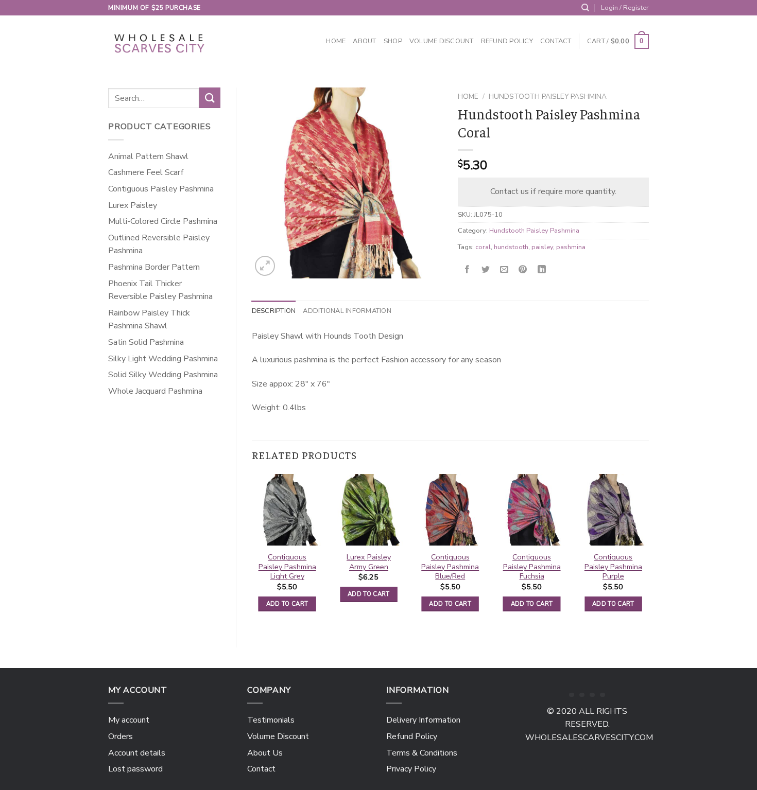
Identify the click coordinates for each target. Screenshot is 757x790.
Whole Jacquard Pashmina (155, 391)
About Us (265, 753)
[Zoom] (265, 266)
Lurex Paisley (132, 205)
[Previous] (252, 552)
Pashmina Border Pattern (154, 267)
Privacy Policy (411, 769)
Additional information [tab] (347, 310)
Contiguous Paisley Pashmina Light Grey (287, 566)
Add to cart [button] (287, 604)
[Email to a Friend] (504, 269)
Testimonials (271, 720)
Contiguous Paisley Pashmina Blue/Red (450, 566)
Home (336, 41)
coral (483, 247)
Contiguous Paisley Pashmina (161, 189)
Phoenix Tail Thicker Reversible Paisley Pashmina (160, 290)
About (364, 41)
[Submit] (209, 97)
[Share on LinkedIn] (541, 269)
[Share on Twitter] (485, 269)
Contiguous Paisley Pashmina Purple (613, 566)
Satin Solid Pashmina (146, 342)
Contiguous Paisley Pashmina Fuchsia (532, 566)
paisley (542, 247)
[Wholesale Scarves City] (160, 41)
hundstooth (511, 247)
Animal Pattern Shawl (148, 156)
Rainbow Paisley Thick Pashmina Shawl (149, 319)
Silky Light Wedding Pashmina (163, 358)
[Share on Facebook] (467, 269)
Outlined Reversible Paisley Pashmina (159, 244)
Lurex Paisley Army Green (369, 561)
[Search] (585, 8)
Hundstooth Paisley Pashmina (548, 96)
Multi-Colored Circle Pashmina (162, 221)
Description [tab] (274, 310)
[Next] (648, 552)
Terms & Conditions (421, 753)
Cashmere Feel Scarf (146, 172)
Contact (556, 41)
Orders (120, 736)
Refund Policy (507, 41)
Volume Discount (441, 41)
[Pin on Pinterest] (522, 269)
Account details (136, 753)
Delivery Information (423, 720)
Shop (393, 41)
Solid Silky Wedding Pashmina (163, 374)
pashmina (571, 247)
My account (128, 720)
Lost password (135, 769)
